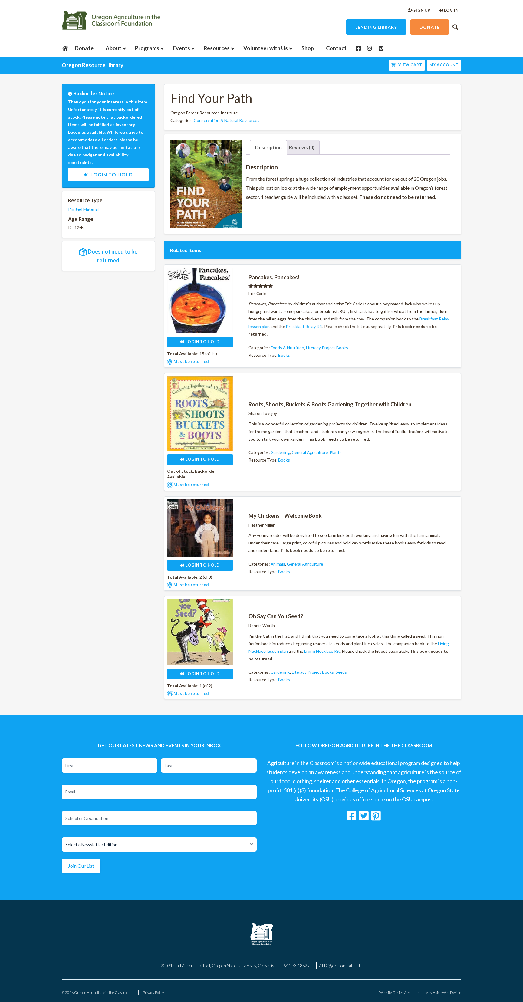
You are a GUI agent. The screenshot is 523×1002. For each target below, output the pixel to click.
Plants (336, 452)
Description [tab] (268, 147)
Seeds (341, 672)
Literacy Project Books (327, 347)
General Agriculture (310, 452)
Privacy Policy (153, 992)
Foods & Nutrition (287, 347)
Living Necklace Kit (322, 651)
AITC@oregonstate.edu (340, 965)
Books (284, 355)
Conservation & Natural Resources (226, 120)
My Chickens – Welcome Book (285, 515)
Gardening (280, 452)
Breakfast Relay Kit (304, 326)
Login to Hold (111, 174)
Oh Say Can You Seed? (275, 616)
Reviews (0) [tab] (301, 147)
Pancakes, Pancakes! (274, 277)
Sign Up (421, 10)
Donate (429, 27)
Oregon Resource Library (92, 65)
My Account (444, 65)
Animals (278, 564)
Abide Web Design (447, 992)
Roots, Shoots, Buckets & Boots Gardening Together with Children (329, 404)
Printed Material (83, 209)
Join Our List (81, 866)
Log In (451, 10)
